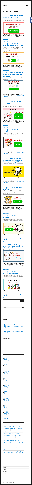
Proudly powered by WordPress (10, 482)
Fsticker (5, 5)
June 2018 (5, 364)
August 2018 (6, 361)
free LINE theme (6, 438)
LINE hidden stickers (19, 442)
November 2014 (6, 414)
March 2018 (6, 367)
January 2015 (6, 412)
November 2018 (6, 358)
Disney (17, 431)
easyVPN (12, 435)
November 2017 (6, 372)
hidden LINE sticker (13, 440)
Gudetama (18, 438)
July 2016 (5, 391)
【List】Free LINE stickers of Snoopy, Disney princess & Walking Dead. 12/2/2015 (13, 160)
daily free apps (6, 431)
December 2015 (6, 399)
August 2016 (6, 390)
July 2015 (5, 405)
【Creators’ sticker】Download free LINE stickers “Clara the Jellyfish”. (13, 246)
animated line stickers (19, 426)
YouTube (4, 473)
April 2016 (5, 394)
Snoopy (5, 449)
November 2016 (6, 386)
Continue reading (6, 41)
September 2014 (6, 417)
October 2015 (6, 401)
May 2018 (5, 365)
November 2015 (6, 400)
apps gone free (12, 428)
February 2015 (6, 411)
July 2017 (5, 377)
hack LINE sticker (6, 440)
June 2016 (5, 392)
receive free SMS (12, 447)
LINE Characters (12, 442)
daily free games (12, 431)
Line (4, 475)
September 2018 (6, 360)
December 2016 (6, 385)
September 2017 (6, 374)
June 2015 (5, 406)
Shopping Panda (19, 447)
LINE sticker (6, 444)
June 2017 (5, 378)
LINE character (6, 442)
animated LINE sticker (10, 426)
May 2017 (5, 379)
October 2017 (6, 373)
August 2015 (6, 404)
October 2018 (6, 359)
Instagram (5, 471)
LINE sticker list (11, 444)
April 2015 (5, 408)
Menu (27, 5)
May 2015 (5, 407)
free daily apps (6, 437)
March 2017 (6, 381)
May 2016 (5, 393)
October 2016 (6, 387)
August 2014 (6, 418)
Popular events (5, 477)
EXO (15, 435)
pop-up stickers (6, 447)
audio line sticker (19, 428)
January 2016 (6, 398)
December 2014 (6, 413)
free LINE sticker (12, 437)
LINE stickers (16, 444)
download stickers (7, 435)
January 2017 (6, 384)
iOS (18, 440)
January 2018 (6, 370)
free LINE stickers (19, 437)
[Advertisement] (9, 345)
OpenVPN (21, 444)
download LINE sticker (7, 433)
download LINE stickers (16, 433)
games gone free (13, 438)
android (5, 426)
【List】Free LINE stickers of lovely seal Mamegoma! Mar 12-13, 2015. (13, 74)
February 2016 (6, 397)
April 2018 (5, 366)
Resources (5, 479)
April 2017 (5, 380)
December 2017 (6, 371)
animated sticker (6, 428)
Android (4, 467)
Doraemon (20, 431)
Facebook (18, 435)
